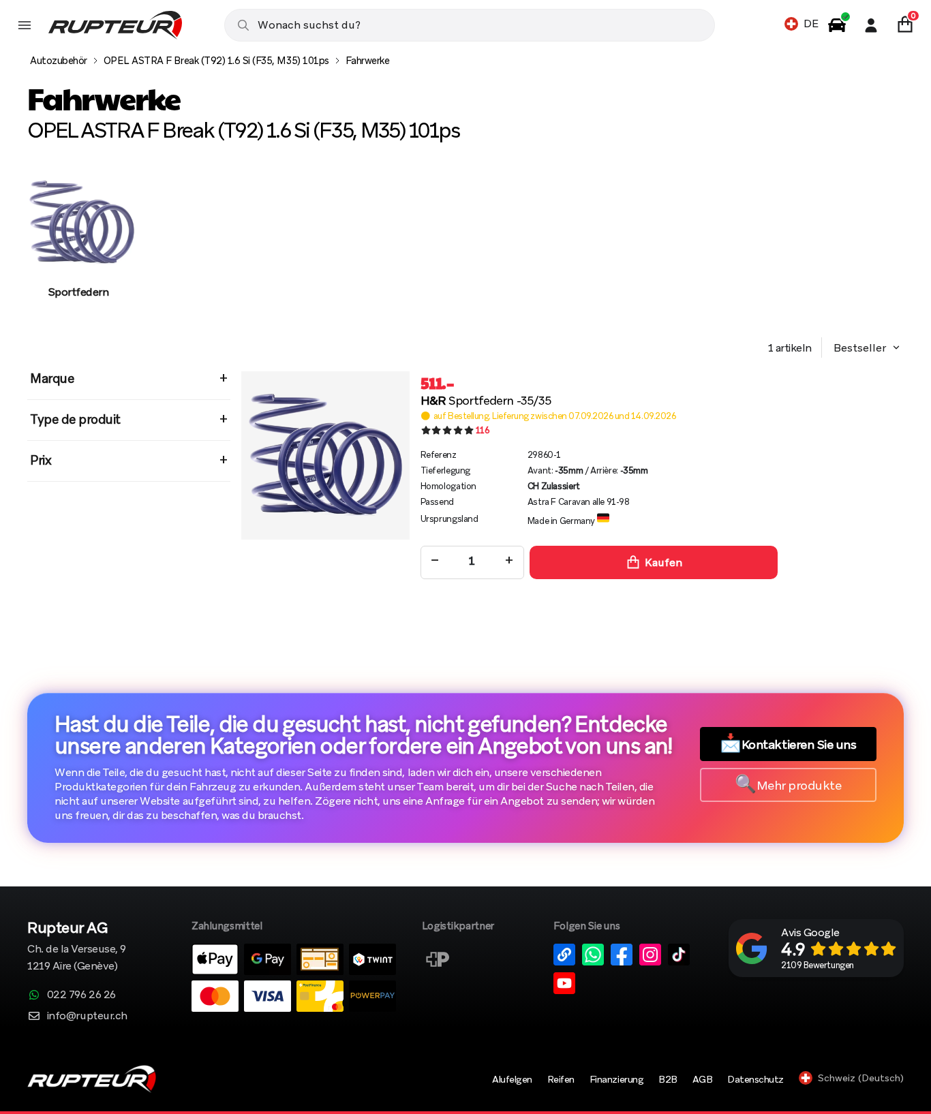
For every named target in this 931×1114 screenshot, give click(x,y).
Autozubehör (58, 61)
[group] (78, 247)
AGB (702, 1079)
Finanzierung (616, 1079)
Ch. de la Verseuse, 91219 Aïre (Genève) (76, 947)
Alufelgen (512, 1079)
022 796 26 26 (81, 994)
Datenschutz (755, 1079)
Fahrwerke (368, 61)
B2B (667, 1079)
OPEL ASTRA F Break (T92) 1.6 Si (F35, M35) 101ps (216, 61)
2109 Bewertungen (817, 965)
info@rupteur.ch (87, 1015)
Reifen (561, 1079)
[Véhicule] (837, 25)
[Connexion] (871, 25)
